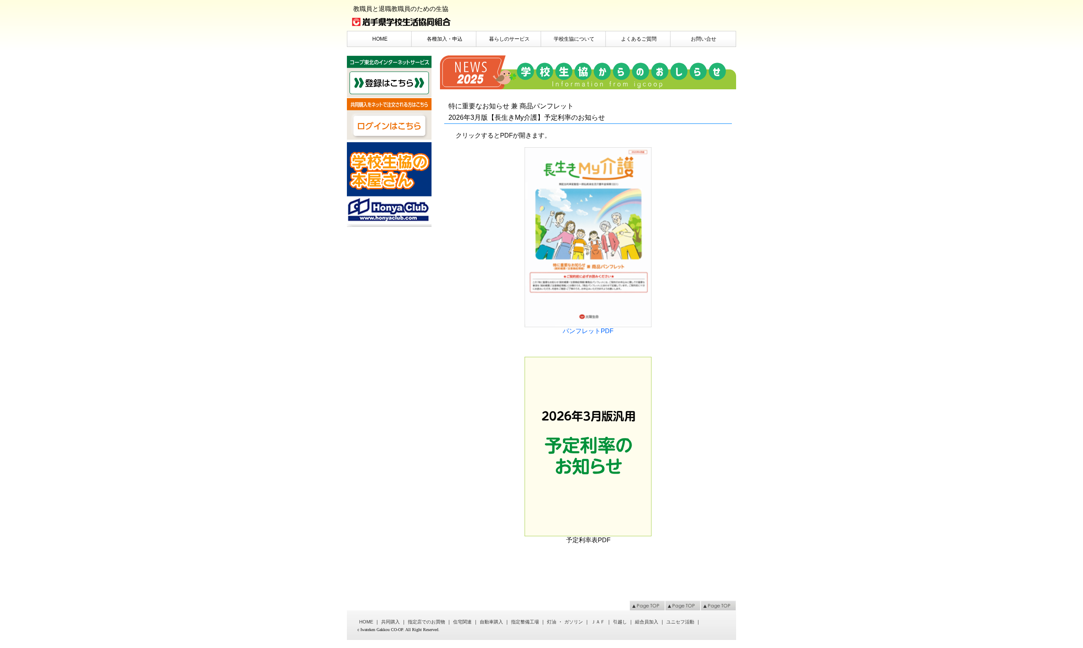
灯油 (551, 621)
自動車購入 (491, 621)
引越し (620, 621)
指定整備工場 (525, 621)
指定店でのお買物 (426, 621)
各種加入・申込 (444, 39)
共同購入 (390, 621)
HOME (380, 39)
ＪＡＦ (598, 621)
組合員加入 (646, 621)
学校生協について (574, 39)
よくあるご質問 (639, 39)
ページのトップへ (647, 605)
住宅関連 (462, 621)
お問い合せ (703, 39)
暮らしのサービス (509, 39)
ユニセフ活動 (680, 621)
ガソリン (573, 621)
